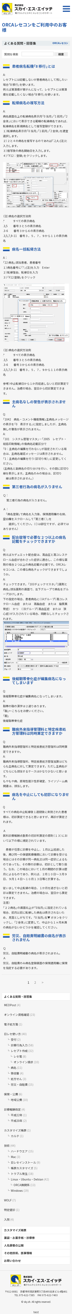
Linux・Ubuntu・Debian (27, 1179)
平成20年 (16, 1121)
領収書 (15, 1073)
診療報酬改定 (12, 1109)
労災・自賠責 (19, 1084)
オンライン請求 (23, 1062)
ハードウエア (19, 1151)
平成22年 (16, 1115)
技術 (7, 1146)
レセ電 (18, 1056)
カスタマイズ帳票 (15, 1130)
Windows (17, 1191)
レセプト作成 (19, 1051)
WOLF (8, 1200)
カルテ (15, 1136)
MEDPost (10, 1005)
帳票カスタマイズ (22, 1168)
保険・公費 (11, 1094)
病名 (13, 1068)
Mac (13, 1157)
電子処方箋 (11, 1024)
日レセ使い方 (12, 1034)
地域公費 (16, 1100)
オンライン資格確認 (16, 1015)
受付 (13, 1040)
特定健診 (9, 1210)
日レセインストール (23, 1162)
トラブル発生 (19, 1174)
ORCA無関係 (22, 1185)
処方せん (16, 1079)
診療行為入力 (19, 1045)
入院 (7, 1219)
